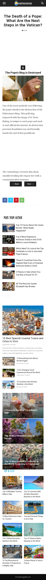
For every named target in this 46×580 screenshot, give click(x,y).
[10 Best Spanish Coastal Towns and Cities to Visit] (23, 320)
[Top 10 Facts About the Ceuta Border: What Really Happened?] (8, 228)
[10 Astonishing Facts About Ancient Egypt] (8, 361)
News (5, 231)
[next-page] (7, 295)
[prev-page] (4, 295)
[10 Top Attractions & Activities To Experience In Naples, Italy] (12, 551)
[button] (4, 3)
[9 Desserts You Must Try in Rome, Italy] (23, 405)
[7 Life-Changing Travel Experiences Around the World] (8, 373)
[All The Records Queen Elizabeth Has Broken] (8, 286)
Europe (5, 243)
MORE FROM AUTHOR (13, 217)
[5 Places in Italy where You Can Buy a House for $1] (8, 275)
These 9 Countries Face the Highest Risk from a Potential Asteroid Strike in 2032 (29, 263)
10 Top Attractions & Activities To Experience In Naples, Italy (11, 563)
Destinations (7, 278)
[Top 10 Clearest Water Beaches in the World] (34, 529)
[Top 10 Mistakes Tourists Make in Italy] (12, 482)
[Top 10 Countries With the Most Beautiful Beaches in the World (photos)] (34, 482)
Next (29, 184)
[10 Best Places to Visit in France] (34, 551)
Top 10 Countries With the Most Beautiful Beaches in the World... (32, 494)
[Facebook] (4, 200)
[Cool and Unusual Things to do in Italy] (34, 507)
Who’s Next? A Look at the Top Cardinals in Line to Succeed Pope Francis (30, 251)
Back (17, 184)
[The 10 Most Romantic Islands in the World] (12, 529)
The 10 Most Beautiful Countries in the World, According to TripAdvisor (22, 462)
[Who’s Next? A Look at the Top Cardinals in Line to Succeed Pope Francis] (8, 251)
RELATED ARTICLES (13, 212)
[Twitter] (10, 200)
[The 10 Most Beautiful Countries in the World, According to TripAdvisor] (23, 456)
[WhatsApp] (21, 200)
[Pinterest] (16, 200)
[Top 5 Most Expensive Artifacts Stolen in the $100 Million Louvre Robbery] (8, 239)
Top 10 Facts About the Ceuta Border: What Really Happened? (29, 228)
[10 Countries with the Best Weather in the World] (8, 384)
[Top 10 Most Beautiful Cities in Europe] (23, 431)
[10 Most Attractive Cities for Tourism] (12, 507)
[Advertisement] (23, 48)
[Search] (42, 3)
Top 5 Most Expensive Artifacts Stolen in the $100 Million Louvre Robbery (28, 240)
